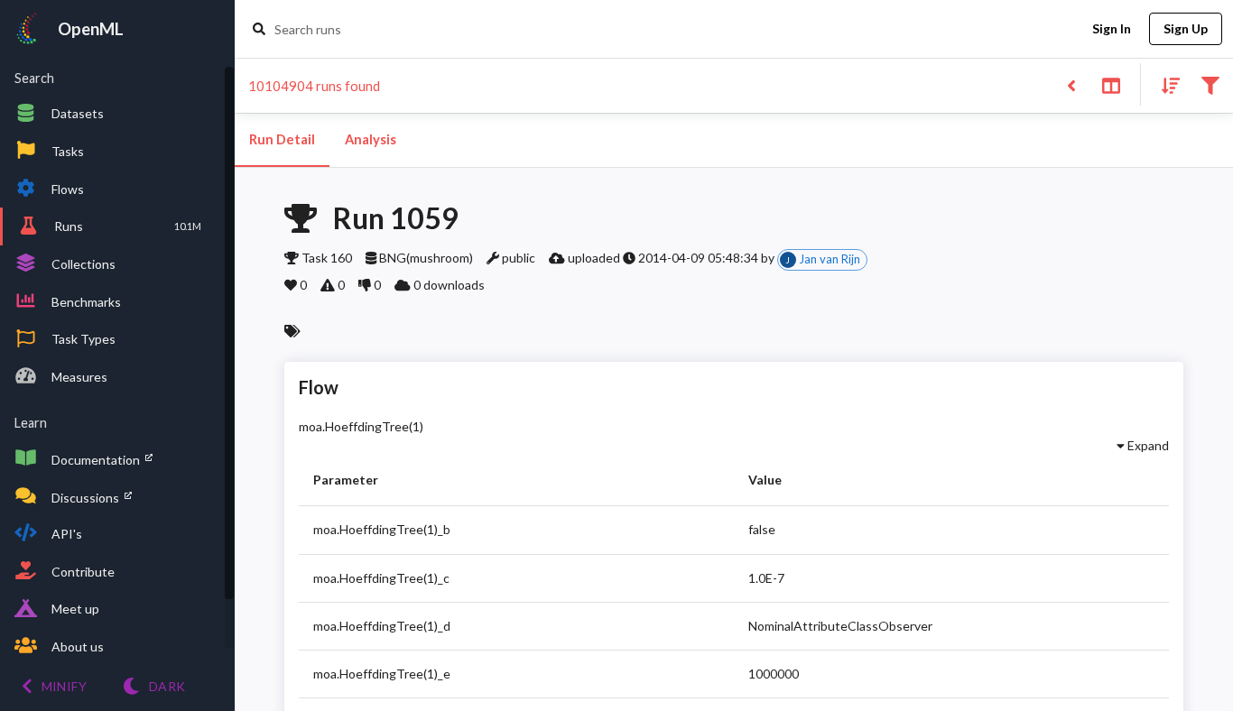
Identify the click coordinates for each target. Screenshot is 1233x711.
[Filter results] (1210, 84)
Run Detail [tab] (282, 139)
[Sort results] (1165, 84)
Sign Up (1185, 28)
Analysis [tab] (370, 139)
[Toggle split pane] (1110, 84)
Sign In (1111, 28)
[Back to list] (1071, 84)
